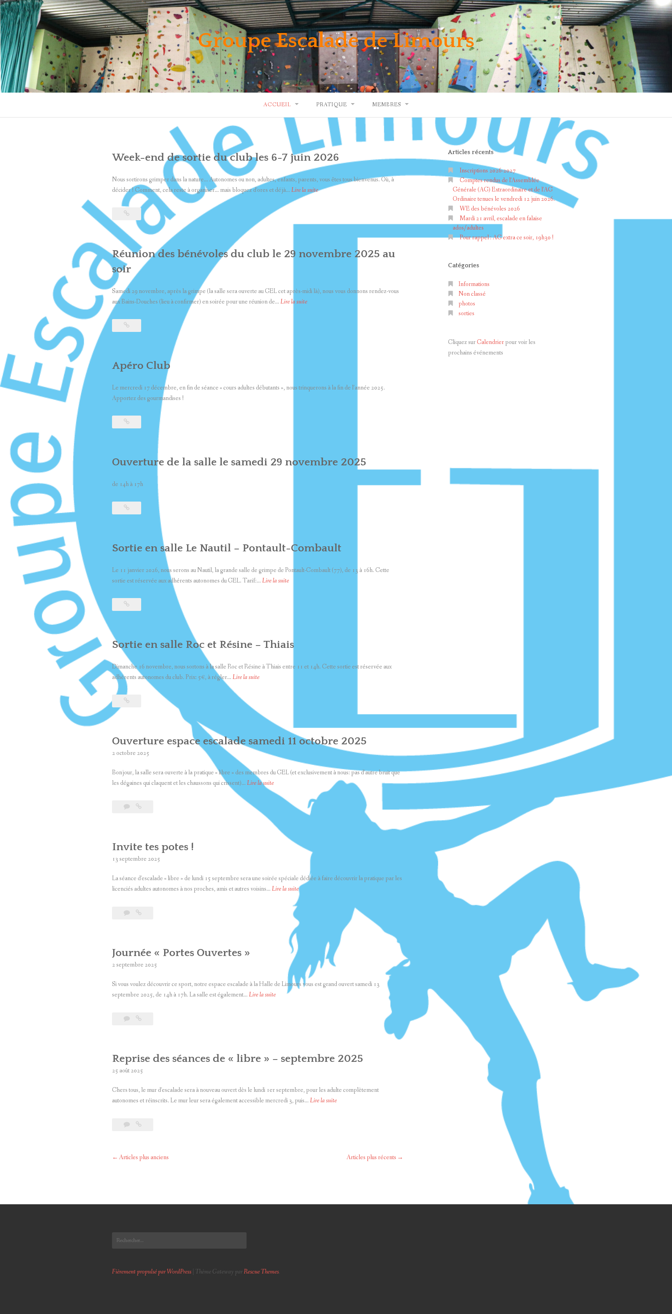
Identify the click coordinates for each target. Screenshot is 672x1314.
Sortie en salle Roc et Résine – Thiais (203, 645)
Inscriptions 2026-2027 (488, 171)
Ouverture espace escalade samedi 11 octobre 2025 (239, 741)
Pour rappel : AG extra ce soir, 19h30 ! (507, 237)
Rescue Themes (261, 1272)
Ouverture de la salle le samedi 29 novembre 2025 (239, 462)
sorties (466, 313)
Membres (386, 104)
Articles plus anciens (144, 1157)
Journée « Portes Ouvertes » (181, 953)
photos (466, 304)
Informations (474, 284)
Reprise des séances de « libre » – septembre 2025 (237, 1059)
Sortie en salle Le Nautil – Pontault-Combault (226, 548)
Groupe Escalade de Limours (336, 41)
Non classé (472, 294)
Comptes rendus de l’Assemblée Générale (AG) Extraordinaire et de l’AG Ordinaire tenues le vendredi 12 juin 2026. (504, 189)
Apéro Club (141, 366)
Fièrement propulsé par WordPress (151, 1272)
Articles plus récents (371, 1157)
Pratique (331, 104)
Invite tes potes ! (153, 847)
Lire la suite (304, 190)
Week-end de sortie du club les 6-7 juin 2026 (225, 157)
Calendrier (490, 342)
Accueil (277, 104)
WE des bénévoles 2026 (490, 209)
